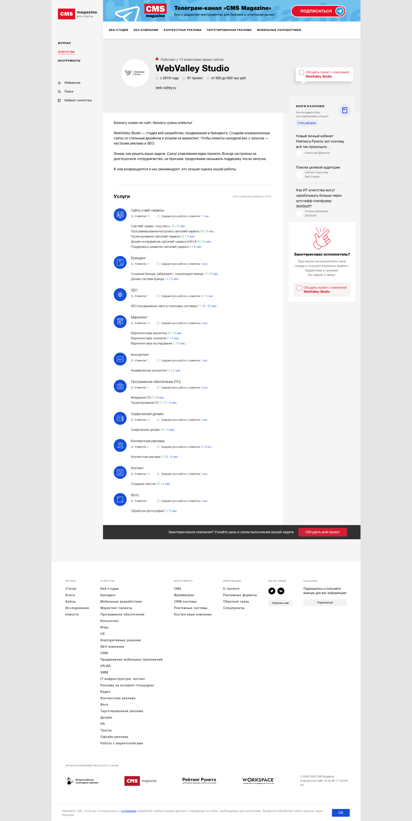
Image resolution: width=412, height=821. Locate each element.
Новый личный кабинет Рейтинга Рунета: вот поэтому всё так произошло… (320, 141)
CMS (177, 588)
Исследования (77, 608)
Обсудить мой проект (323, 532)
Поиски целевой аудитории (318, 167)
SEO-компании (112, 646)
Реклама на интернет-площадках (127, 685)
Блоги (70, 595)
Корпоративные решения (120, 640)
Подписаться (325, 602)
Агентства (66, 51)
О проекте (231, 588)
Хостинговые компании (193, 614)
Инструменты (69, 60)
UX (102, 633)
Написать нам (280, 603)
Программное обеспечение (122, 614)
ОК (340, 813)
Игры (104, 627)
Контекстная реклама (118, 698)
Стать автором (307, 123)
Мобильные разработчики (121, 601)
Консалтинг (109, 621)
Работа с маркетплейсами (121, 743)
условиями (128, 811)
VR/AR (105, 666)
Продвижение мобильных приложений (131, 659)
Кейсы (70, 601)
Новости (72, 614)
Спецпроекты (234, 608)
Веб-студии (109, 588)
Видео (105, 691)
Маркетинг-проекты (116, 608)
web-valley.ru (166, 88)
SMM (104, 672)
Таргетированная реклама (121, 711)
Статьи (70, 588)
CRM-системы (185, 601)
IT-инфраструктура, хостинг (122, 679)
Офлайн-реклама (114, 737)
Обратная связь (236, 601)
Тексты (106, 730)
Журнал (64, 43)
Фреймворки (184, 595)
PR (102, 724)
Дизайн (106, 717)
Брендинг (108, 595)
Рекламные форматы (240, 595)
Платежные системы (191, 608)
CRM (104, 653)
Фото (104, 704)
